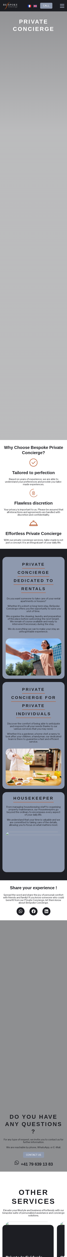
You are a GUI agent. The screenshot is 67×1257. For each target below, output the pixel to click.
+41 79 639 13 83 (37, 1164)
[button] (21, 911)
